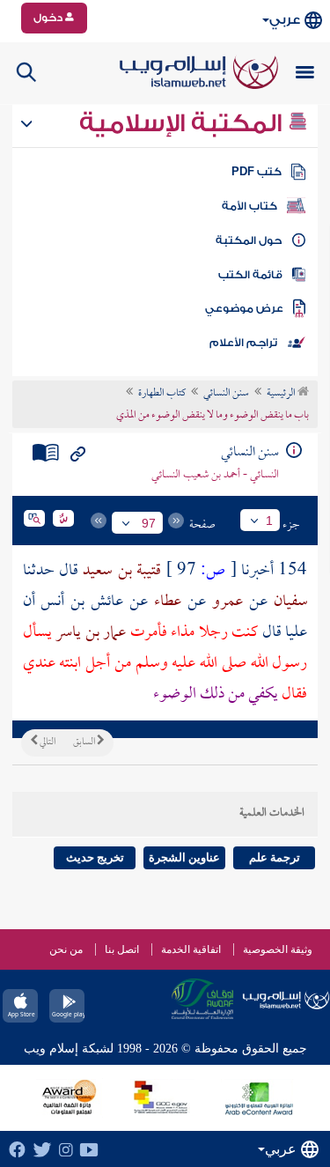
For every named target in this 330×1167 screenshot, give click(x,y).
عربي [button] (284, 19)
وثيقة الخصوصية (277, 949)
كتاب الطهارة (162, 393)
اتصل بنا (122, 949)
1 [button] (269, 520)
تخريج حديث (95, 857)
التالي (46, 742)
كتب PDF (256, 172)
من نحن (66, 949)
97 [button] (149, 523)
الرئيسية (282, 393)
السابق (85, 742)
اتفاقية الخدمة (191, 949)
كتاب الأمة (249, 206)
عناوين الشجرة (184, 857)
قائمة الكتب (250, 275)
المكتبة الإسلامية (183, 123)
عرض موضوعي (244, 308)
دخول (49, 17)
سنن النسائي (226, 393)
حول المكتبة (249, 240)
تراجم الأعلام (243, 342)
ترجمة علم (274, 857)
